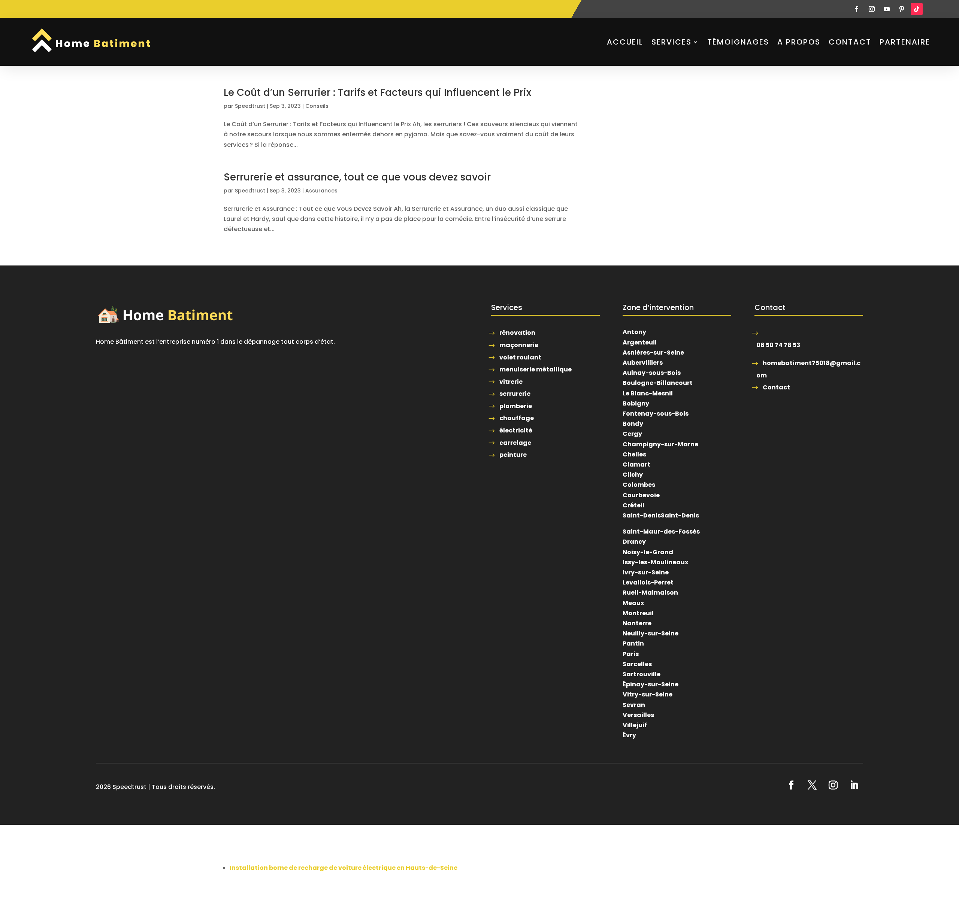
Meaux (633, 603)
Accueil (625, 42)
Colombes (639, 484)
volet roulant (520, 357)
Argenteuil (640, 342)
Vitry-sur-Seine (647, 694)
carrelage (515, 442)
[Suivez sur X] (812, 785)
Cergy (632, 433)
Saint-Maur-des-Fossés (661, 531)
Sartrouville (641, 674)
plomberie (515, 406)
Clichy (633, 474)
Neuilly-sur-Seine (650, 633)
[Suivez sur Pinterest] (902, 9)
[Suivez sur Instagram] (872, 9)
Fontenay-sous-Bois (656, 413)
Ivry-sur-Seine (646, 572)
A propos (798, 42)
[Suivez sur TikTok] (917, 9)
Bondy (633, 423)
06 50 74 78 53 (778, 345)
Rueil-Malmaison (650, 592)
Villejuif (635, 725)
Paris (631, 654)
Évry (629, 735)
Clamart (636, 464)
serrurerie (514, 393)
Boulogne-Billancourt (658, 383)
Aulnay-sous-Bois (652, 372)
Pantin (633, 643)
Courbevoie (641, 495)
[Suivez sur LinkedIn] (854, 785)
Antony (634, 332)
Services (671, 42)
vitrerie (511, 381)
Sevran (634, 705)
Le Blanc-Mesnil (648, 393)
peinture (513, 454)
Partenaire (905, 42)
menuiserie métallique (535, 369)
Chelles (634, 454)
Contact (850, 42)
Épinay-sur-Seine (650, 684)
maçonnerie (518, 345)
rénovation (517, 332)
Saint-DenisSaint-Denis (661, 515)
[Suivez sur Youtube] (887, 9)
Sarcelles (637, 664)
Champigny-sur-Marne (660, 444)
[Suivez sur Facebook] (857, 9)
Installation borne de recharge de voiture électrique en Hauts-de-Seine (343, 867)
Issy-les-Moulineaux (655, 562)
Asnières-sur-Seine (653, 352)
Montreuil (638, 613)
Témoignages (738, 42)
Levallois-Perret (648, 582)
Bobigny (636, 403)
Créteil (633, 505)
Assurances (321, 190)
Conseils (317, 106)
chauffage (516, 418)
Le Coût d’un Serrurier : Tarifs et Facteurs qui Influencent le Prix (377, 92)
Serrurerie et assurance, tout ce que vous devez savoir (357, 177)
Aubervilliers (643, 362)
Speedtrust (250, 106)
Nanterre (637, 623)
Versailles (638, 715)
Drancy (634, 541)
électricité (515, 430)
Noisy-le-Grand (648, 552)
